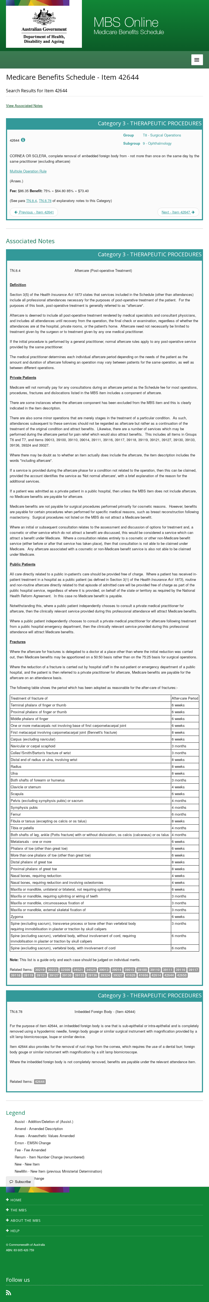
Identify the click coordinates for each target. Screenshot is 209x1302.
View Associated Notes (24, 105)
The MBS (19, 1210)
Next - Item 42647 (176, 212)
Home (16, 1199)
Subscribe (23, 1181)
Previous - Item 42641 (36, 212)
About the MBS (26, 1220)
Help (15, 1230)
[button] (198, 1293)
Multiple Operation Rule (28, 171)
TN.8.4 (31, 200)
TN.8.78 (45, 200)
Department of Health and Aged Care (44, 26)
